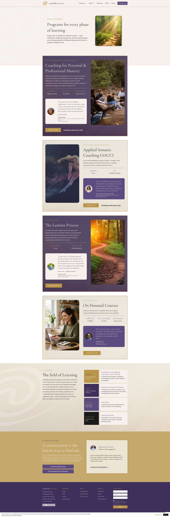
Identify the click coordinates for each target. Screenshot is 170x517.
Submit (120, 506)
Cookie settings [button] (158, 514)
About (90, 3)
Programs (81, 3)
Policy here (122, 504)
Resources (99, 3)
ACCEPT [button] (166, 514)
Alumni (113, 3)
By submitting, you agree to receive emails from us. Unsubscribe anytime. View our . (120, 503)
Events (107, 3)
